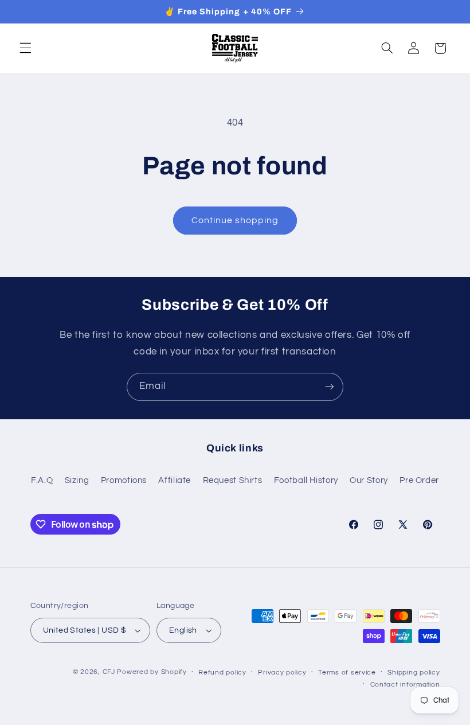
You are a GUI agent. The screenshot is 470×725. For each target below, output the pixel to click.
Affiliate (174, 480)
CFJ (109, 672)
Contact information (405, 684)
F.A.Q (42, 480)
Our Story (369, 480)
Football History (306, 480)
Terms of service (347, 672)
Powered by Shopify (151, 672)
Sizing (77, 480)
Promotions (124, 480)
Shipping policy (413, 672)
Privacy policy (282, 672)
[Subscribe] (329, 387)
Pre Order (419, 480)
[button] (25, 48)
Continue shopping (235, 220)
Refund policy (222, 672)
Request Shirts (233, 480)
